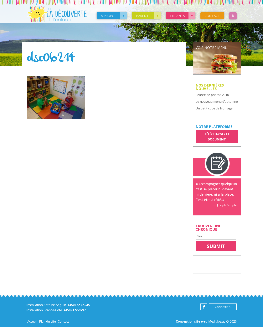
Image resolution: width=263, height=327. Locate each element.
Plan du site (47, 321)
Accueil (32, 321)
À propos (108, 15)
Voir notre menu (212, 47)
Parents (143, 15)
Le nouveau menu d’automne (217, 101)
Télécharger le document (216, 136)
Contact (212, 15)
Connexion (222, 307)
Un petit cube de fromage (214, 108)
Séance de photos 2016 (212, 95)
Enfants (177, 15)
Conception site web (192, 321)
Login (233, 15)
